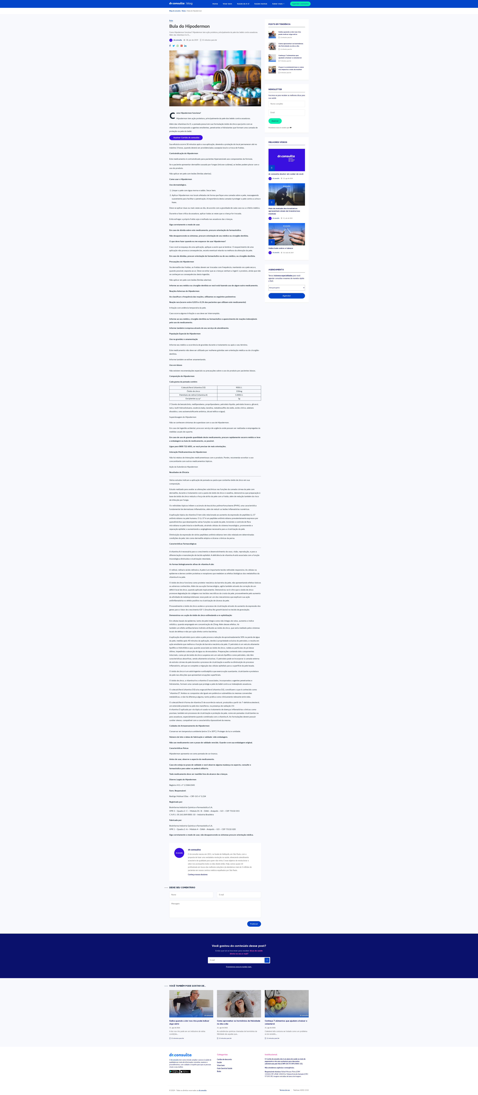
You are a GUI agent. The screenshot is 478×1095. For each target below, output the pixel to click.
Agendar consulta (300, 4)
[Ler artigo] (272, 34)
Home (215, 4)
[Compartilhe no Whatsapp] (178, 46)
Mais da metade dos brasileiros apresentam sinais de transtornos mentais (284, 211)
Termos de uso (285, 1090)
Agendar (287, 296)
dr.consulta (178, 40)
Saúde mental (260, 4)
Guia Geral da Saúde (224, 1068)
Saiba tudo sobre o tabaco (281, 248)
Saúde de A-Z (243, 4)
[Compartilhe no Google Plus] (181, 46)
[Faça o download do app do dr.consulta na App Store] (185, 1071)
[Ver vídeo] (287, 160)
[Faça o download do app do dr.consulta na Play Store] (174, 1071)
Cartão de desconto (224, 1059)
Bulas (184, 11)
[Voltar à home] (180, 1055)
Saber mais (277, 4)
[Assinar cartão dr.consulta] (186, 138)
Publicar (254, 924)
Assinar (275, 121)
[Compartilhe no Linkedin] (185, 46)
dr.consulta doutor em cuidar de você (286, 174)
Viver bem (227, 4)
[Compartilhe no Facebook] (170, 46)
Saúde (219, 1062)
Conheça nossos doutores (198, 875)
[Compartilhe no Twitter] (174, 46)
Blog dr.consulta (174, 11)
